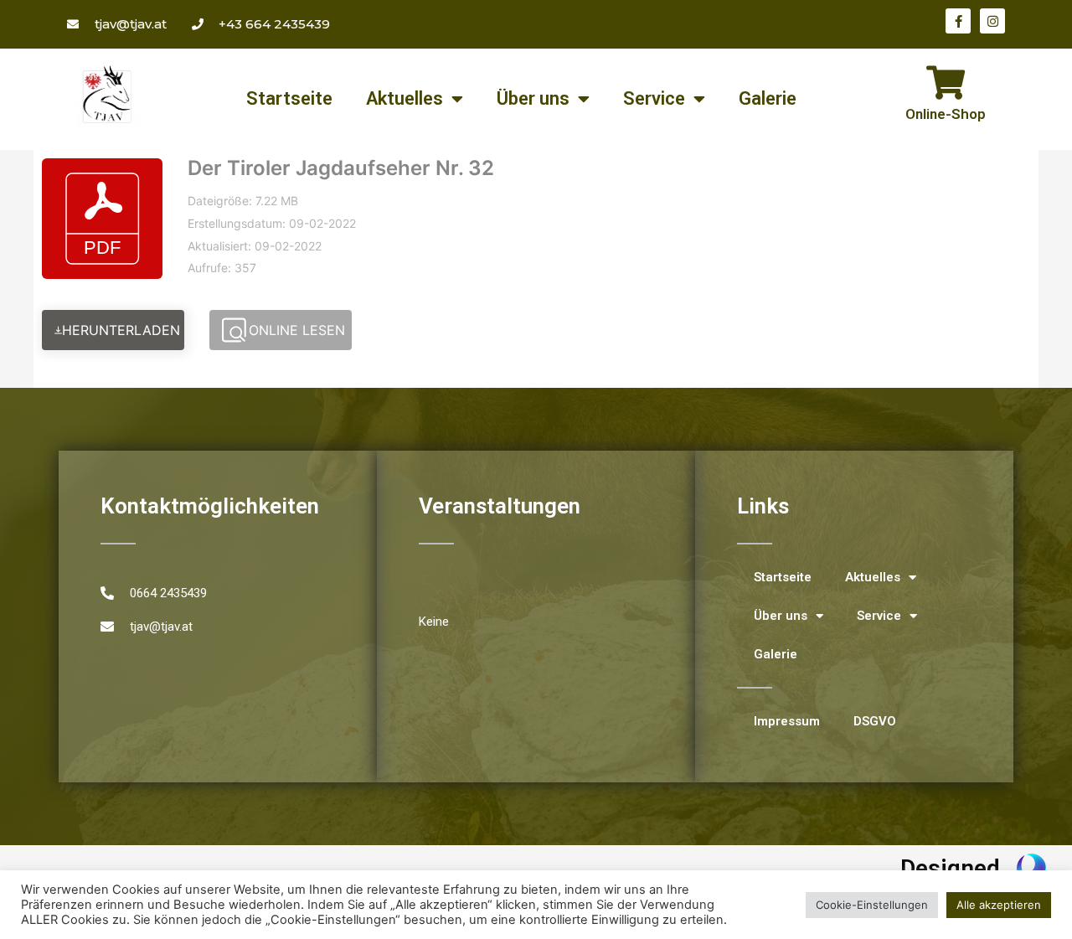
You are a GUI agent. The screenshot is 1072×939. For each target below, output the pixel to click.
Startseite (289, 98)
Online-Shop (945, 114)
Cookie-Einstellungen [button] (872, 904)
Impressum (787, 721)
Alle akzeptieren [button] (998, 904)
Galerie (767, 98)
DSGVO (874, 721)
